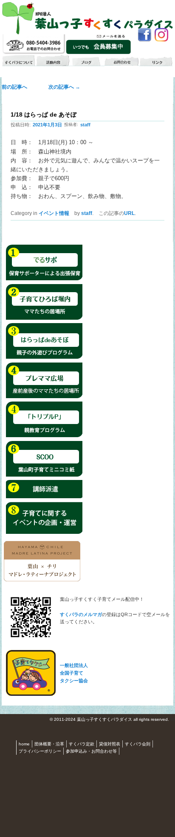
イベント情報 (54, 213)
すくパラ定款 (81, 744)
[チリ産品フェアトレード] (42, 580)
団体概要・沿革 (49, 744)
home (24, 744)
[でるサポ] (44, 279)
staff (85, 124)
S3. (172, 720)
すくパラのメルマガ (81, 614)
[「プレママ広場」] (44, 397)
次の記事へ (61, 87)
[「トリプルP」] (44, 436)
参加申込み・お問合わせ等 (91, 751)
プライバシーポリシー (40, 751)
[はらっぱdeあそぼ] (44, 357)
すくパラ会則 (137, 744)
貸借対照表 (109, 744)
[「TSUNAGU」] (44, 475)
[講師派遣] (44, 497)
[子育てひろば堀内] (44, 318)
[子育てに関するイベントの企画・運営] (44, 533)
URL (129, 213)
